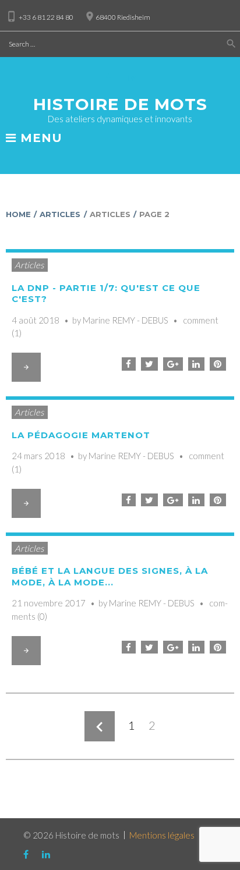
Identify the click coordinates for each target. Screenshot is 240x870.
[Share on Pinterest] (218, 364)
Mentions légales (162, 835)
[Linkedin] (132, 77)
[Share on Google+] (173, 364)
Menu (39, 138)
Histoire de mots (120, 104)
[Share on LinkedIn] (196, 364)
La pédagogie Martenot (81, 435)
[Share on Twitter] (149, 364)
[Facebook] (109, 77)
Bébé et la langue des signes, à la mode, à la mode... (110, 576)
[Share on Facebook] (129, 364)
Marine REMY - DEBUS (125, 320)
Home (18, 214)
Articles (60, 214)
